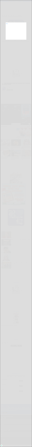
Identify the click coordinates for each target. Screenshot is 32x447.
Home (7, 23)
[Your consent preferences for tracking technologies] (1, 445)
